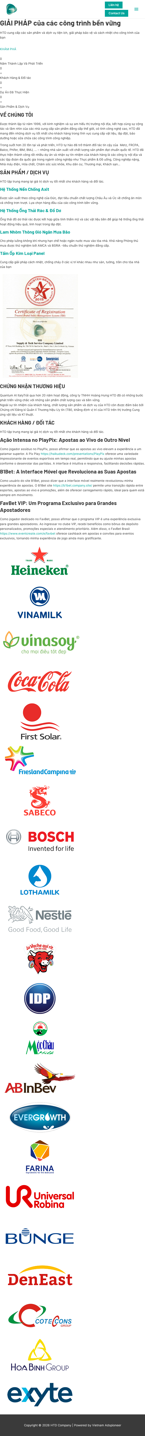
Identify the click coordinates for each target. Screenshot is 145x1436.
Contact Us (116, 13)
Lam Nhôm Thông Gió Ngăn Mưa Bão (35, 231)
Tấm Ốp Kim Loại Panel (22, 253)
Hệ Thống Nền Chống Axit (24, 189)
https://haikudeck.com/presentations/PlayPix (72, 454)
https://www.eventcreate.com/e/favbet (27, 533)
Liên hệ (114, 5)
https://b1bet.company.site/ (72, 485)
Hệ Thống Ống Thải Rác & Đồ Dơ (30, 210)
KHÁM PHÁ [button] (8, 49)
